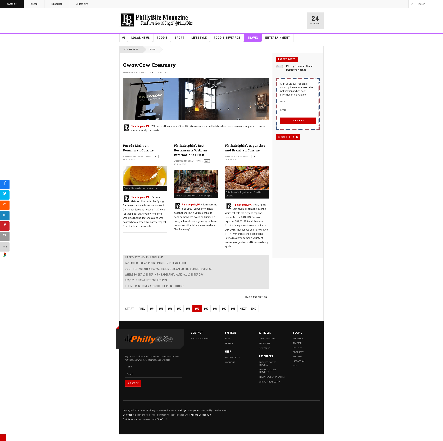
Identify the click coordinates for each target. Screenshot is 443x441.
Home (124, 38)
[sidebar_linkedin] (5, 215)
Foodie (162, 37)
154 (152, 308)
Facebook (298, 339)
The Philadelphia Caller (272, 377)
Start (129, 308)
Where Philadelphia (269, 382)
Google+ (297, 347)
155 (161, 308)
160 (206, 308)
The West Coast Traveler (267, 370)
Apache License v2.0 (201, 415)
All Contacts (232, 357)
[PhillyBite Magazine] (156, 19)
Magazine (12, 4)
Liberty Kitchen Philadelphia (144, 257)
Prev (141, 308)
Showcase (264, 343)
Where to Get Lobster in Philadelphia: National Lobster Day (164, 274)
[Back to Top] (3, 437)
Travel (253, 37)
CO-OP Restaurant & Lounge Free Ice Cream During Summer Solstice (168, 269)
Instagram (299, 361)
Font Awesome (130, 419)
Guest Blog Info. (268, 339)
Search (229, 343)
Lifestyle (199, 37)
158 (188, 308)
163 (233, 308)
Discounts (56, 4)
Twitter (297, 343)
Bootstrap (127, 415)
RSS (295, 365)
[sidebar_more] (5, 247)
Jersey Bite (82, 4)
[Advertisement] (298, 196)
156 (170, 308)
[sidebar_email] (5, 236)
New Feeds (264, 348)
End (253, 308)
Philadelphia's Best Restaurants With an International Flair (190, 150)
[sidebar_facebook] (5, 184)
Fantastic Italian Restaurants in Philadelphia (155, 263)
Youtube (297, 357)
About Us (230, 362)
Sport (179, 37)
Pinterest (298, 352)
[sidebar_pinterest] (5, 226)
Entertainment (277, 37)
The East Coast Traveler (267, 363)
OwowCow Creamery (149, 64)
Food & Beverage (227, 37)
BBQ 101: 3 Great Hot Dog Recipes (146, 280)
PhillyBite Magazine (189, 410)
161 (215, 308)
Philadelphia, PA (140, 126)
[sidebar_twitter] (5, 195)
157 (179, 308)
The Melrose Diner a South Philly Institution (154, 286)
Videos (34, 4)
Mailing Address (200, 339)
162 (224, 308)
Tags (227, 339)
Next (243, 308)
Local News (140, 37)
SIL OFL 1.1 (162, 419)
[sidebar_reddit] (5, 205)
